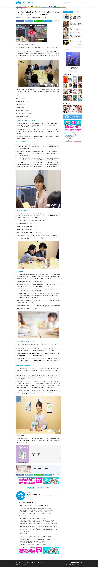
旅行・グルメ (38, 6)
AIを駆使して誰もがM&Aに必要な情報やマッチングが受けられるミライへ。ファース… (36, 508)
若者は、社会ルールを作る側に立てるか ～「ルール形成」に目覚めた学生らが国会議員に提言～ (38, 520)
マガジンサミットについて (20, 562)
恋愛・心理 (50, 6)
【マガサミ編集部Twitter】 (44, 495)
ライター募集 (42, 562)
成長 (35, 17)
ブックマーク (48, 20)
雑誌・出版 (19, 6)
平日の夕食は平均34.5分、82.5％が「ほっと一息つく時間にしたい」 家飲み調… (35, 539)
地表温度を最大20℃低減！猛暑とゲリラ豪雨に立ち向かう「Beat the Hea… (34, 541)
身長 (45, 17)
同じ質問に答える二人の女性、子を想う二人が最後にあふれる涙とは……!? (34, 518)
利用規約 (24, 564)
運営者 (38, 562)
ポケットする (57, 20)
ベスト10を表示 (78, 46)
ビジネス (63, 6)
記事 (68, 11)
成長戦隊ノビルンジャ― (40, 17)
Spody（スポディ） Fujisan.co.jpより (37, 454)
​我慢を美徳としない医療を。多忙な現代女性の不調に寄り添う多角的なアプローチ (35, 544)
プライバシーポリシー (31, 562)
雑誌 (78, 11)
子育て (33, 17)
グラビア (44, 6)
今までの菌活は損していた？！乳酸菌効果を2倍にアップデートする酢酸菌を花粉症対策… (36, 510)
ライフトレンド (31, 6)
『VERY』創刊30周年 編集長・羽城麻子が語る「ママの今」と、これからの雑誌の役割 (36, 521)
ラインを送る (39, 20)
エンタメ (24, 6)
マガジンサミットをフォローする (43, 487)
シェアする (20, 20)
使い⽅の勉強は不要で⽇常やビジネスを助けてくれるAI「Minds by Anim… (34, 542)
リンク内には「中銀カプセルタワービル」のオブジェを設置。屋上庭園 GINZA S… (35, 513)
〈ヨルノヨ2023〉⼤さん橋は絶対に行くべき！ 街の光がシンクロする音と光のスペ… (36, 511)
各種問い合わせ (18, 564)
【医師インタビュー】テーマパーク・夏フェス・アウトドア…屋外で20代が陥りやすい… (36, 536)
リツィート (29, 20)
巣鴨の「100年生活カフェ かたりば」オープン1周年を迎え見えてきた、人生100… (35, 505)
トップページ (18, 8)
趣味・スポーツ (57, 6)
